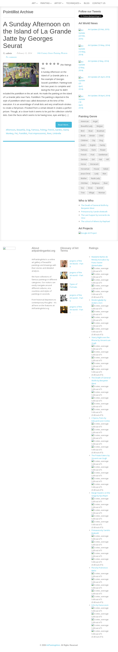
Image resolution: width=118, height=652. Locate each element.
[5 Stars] (58, 63)
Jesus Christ (85, 173)
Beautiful (21, 129)
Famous (35, 129)
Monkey (9, 133)
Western (64, 53)
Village (91, 192)
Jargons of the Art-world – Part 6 (76, 298)
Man (104, 173)
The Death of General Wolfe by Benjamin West (101, 380)
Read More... (64, 124)
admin (9, 53)
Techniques (73, 3)
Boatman (100, 131)
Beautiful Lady (86, 126)
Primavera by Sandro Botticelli (94, 211)
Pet (16, 133)
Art (35, 3)
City (93, 140)
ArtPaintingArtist (14, 3)
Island (65, 129)
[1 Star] (43, 63)
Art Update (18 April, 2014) (99, 95)
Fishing (43, 129)
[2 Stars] (47, 63)
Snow (90, 188)
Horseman (85, 169)
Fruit (92, 154)
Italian (105, 169)
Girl (93, 159)
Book (83, 135)
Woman (102, 192)
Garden (58, 129)
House (96, 169)
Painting (46, 3)
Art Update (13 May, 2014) (99, 45)
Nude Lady (95, 178)
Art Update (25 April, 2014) (99, 77)
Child (101, 135)
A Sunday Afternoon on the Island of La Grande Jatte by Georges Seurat (37, 34)
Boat (91, 131)
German (84, 159)
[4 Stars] (54, 63)
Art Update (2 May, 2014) (98, 61)
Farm (94, 150)
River (49, 133)
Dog (28, 129)
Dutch (83, 145)
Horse (83, 164)
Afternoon (10, 129)
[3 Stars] (50, 63)
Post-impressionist (37, 133)
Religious (95, 183)
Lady (96, 173)
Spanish (100, 188)
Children (84, 140)
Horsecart (94, 164)
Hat (100, 159)
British (92, 135)
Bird (82, 131)
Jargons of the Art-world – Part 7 (76, 275)
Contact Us (98, 3)
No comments (11, 57)
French (51, 129)
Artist (58, 3)
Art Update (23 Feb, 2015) (98, 29)
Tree (83, 192)
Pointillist (23, 133)
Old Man (84, 183)
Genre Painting (54, 53)
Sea (82, 188)
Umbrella (57, 133)
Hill (107, 159)
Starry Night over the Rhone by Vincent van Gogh (101, 340)
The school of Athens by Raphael (95, 221)
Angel (95, 121)
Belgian (100, 126)
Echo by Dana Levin (100, 605)
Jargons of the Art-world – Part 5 (76, 309)
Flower (103, 150)
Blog (87, 3)
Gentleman (103, 154)
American (85, 121)
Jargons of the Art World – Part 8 (76, 264)
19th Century (42, 53)
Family (102, 145)
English (93, 145)
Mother (84, 178)
